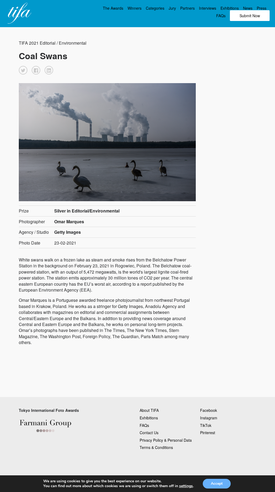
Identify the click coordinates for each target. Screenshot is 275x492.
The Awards (113, 8)
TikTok (205, 425)
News (247, 8)
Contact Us (149, 432)
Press (261, 8)
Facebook (208, 410)
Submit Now (250, 15)
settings (186, 486)
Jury (172, 8)
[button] (23, 70)
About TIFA (149, 410)
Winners (135, 8)
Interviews (207, 8)
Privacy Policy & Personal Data (166, 440)
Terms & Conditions (156, 447)
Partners (187, 8)
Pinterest (207, 432)
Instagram (208, 417)
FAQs (221, 15)
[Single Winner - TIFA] (18, 13)
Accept (217, 483)
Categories (155, 8)
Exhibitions (229, 8)
